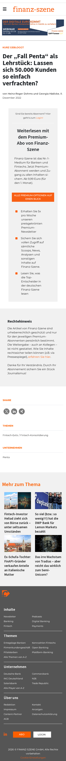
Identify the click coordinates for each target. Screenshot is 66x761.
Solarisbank (10, 683)
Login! (39, 117)
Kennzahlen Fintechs (44, 642)
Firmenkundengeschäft (17, 647)
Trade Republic (40, 683)
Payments (37, 626)
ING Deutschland (13, 678)
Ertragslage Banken (15, 642)
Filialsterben (11, 652)
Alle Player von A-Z (14, 688)
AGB (6, 718)
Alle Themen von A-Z (15, 657)
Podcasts (37, 616)
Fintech (8, 626)
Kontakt (36, 704)
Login (42, 734)
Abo (22, 734)
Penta (6, 457)
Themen (10, 635)
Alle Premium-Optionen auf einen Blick (33, 197)
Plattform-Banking (42, 652)
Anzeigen (37, 709)
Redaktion (9, 704)
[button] (6, 411)
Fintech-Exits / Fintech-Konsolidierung (25, 435)
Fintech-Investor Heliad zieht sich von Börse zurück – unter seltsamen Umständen (17, 523)
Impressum (10, 709)
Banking (8, 621)
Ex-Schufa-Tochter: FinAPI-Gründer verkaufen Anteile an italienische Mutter (17, 566)
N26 (34, 678)
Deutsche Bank (12, 673)
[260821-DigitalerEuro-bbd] (33, 27)
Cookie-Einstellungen (33, 757)
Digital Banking (41, 621)
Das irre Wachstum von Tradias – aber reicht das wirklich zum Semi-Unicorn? (48, 566)
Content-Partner (13, 714)
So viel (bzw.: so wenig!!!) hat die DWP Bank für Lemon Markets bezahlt (46, 523)
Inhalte (9, 609)
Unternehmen (15, 666)
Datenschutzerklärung (44, 714)
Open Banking (40, 647)
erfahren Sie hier (39, 356)
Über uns (11, 697)
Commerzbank (40, 673)
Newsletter (10, 616)
